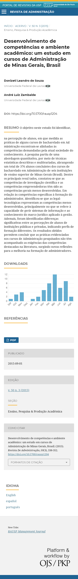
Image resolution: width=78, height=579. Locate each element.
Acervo (20, 25)
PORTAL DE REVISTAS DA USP (22, 5)
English (11, 495)
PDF (12, 340)
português (13, 507)
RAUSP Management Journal (26, 531)
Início (8, 25)
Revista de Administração (32, 12)
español (11, 501)
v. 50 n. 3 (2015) (38, 25)
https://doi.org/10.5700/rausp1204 (34, 114)
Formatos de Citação (27, 462)
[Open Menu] (4, 12)
